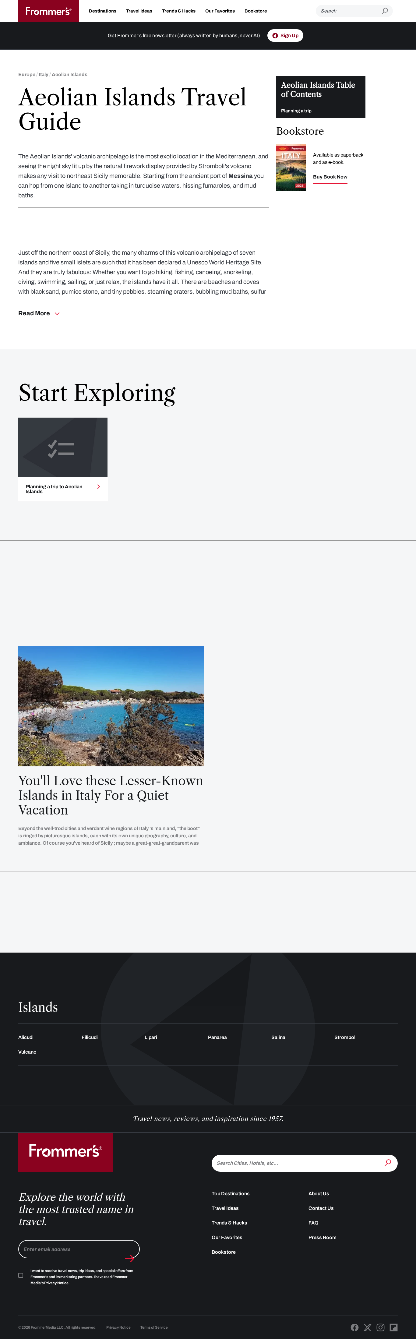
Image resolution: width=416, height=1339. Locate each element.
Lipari (151, 1037)
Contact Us (321, 1208)
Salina (278, 1037)
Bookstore (256, 11)
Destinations (102, 11)
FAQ (313, 1222)
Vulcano (27, 1052)
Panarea (217, 1037)
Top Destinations (231, 1193)
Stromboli (345, 1037)
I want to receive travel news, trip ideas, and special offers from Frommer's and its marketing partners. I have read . (81, 1277)
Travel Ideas (139, 11)
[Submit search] (387, 11)
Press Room (322, 1237)
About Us (318, 1193)
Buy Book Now (330, 176)
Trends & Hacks (179, 11)
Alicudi (25, 1037)
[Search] (388, 1162)
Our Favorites (220, 11)
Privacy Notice (118, 1327)
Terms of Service (154, 1327)
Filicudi (90, 1037)
